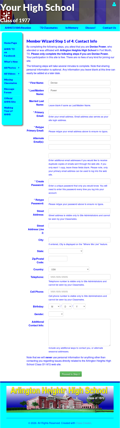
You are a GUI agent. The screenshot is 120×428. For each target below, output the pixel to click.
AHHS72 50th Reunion (18, 27)
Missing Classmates (10, 81)
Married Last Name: (36, 102)
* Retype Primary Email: (35, 128)
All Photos (10, 67)
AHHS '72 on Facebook (9, 52)
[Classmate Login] (114, 4)
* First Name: (36, 83)
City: (41, 240)
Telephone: (37, 277)
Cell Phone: (37, 291)
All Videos (9, 73)
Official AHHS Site (10, 100)
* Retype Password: (37, 201)
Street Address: (38, 212)
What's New (11, 61)
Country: (38, 269)
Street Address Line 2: (36, 229)
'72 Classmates (49, 27)
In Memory (71, 27)
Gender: (39, 314)
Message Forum (9, 91)
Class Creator (83, 423)
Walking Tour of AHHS (8, 111)
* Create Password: (37, 183)
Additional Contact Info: (36, 323)
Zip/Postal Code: (38, 260)
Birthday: (38, 306)
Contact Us (109, 27)
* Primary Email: (38, 114)
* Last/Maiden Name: (36, 92)
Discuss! (90, 27)
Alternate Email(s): (38, 139)
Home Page (10, 42)
